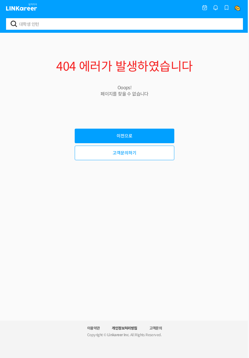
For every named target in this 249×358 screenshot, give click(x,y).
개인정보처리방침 (124, 327)
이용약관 (93, 327)
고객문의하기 (124, 153)
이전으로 (124, 136)
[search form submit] (14, 24)
